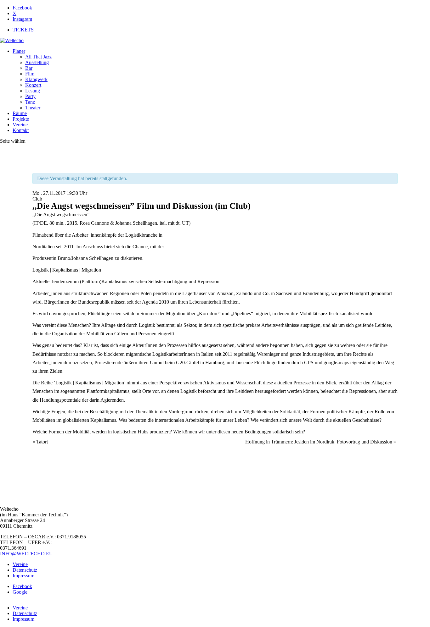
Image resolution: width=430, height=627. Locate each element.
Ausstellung (37, 62)
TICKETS (23, 29)
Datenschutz (25, 570)
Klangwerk (36, 79)
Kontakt (21, 130)
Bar (28, 68)
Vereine (20, 124)
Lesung (32, 90)
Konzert (33, 85)
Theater (32, 107)
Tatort (40, 441)
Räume (20, 113)
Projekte (21, 119)
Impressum (23, 575)
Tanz (30, 102)
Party (30, 96)
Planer (19, 51)
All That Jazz (38, 56)
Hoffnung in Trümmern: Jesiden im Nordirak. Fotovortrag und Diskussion (320, 441)
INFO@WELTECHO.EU (26, 553)
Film (29, 73)
